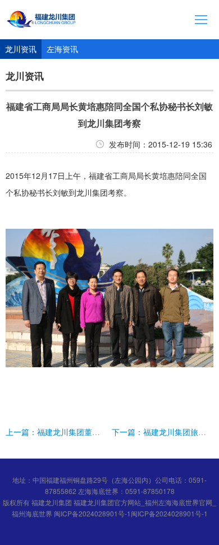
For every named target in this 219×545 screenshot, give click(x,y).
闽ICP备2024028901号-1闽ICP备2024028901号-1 (131, 513)
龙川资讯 (20, 48)
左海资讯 (62, 48)
